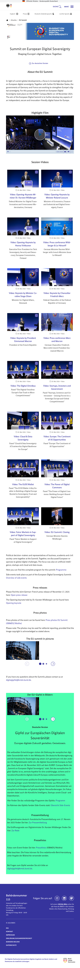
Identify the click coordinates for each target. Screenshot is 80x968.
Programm (60, 800)
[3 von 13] (46, 663)
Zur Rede (15, 830)
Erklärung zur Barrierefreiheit (19, 938)
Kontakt (9, 931)
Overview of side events (16, 577)
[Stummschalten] (68, 152)
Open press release (19, 595)
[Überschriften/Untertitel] (65, 152)
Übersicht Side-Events (60, 805)
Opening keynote (13, 603)
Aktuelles (14, 20)
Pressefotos (41, 847)
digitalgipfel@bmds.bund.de (19, 868)
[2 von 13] (43, 664)
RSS (7, 928)
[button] (22, 650)
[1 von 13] (40, 664)
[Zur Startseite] (8, 5)
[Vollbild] (72, 152)
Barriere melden (13, 942)
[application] (40, 134)
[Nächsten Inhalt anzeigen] (53, 664)
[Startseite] (7, 20)
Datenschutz (11, 945)
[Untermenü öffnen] (60, 7)
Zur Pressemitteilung (38, 822)
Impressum (10, 935)
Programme (61, 569)
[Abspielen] (40, 134)
